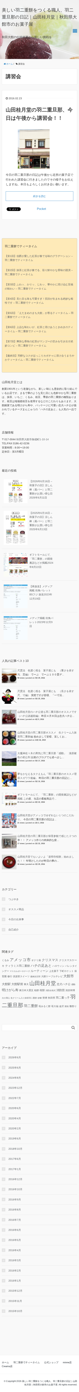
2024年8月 (14, 1077)
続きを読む (39, 196)
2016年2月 (14, 1270)
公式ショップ (51, 1362)
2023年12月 (15, 1087)
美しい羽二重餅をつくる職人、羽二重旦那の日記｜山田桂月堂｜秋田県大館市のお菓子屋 (39, 17)
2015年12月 (15, 1290)
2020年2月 (14, 1128)
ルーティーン (39, 970)
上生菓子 (54, 971)
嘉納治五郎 (35, 976)
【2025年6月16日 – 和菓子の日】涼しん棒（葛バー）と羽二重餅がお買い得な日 (41, 521)
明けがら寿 (10, 990)
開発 (67, 1006)
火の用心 (6, 998)
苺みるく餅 (45, 1006)
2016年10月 (15, 1189)
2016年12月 (15, 1179)
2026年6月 (14, 1057)
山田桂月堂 (42, 983)
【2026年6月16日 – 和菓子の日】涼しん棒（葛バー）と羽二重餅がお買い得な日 (41, 489)
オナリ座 (36, 960)
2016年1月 (14, 1280)
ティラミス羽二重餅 (17, 965)
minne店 (67, 1362)
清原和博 (70, 990)
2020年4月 (14, 1118)
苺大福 (54, 1006)
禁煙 (44, 998)
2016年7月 (14, 1219)
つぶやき (13, 899)
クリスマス (50, 960)
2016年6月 (14, 1229)
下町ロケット (66, 971)
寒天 (26, 984)
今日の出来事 (16, 919)
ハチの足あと (41, 965)
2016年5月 (14, 1240)
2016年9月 (14, 1199)
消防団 (60, 990)
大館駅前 (17, 984)
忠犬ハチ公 (64, 984)
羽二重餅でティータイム (26, 1362)
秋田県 (51, 998)
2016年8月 (14, 1209)
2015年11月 (15, 1301)
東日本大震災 (26, 990)
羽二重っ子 (63, 997)
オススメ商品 (16, 909)
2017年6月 (14, 1158)
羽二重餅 (31, 1006)
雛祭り (73, 1006)
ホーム (5, 1362)
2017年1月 (14, 1169)
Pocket (41, 208)
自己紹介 (13, 929)
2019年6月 (14, 1138)
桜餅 (42, 990)
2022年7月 (14, 1098)
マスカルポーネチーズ (20, 971)
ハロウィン (58, 966)
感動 (73, 984)
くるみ (5, 960)
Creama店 (7, 1366)
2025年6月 (14, 1067)
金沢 (61, 1006)
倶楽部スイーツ (21, 976)
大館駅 (6, 984)
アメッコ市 (20, 959)
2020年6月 (14, 1108)
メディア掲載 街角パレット (41, 622)
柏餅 (36, 990)
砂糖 (40, 998)
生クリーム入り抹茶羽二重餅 (24, 998)
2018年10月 (15, 1148)
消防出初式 (51, 990)
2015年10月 (15, 1311)
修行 (9, 976)
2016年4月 (14, 1250)
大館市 (68, 976)
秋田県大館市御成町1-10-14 (32, 439)
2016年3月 (14, 1260)
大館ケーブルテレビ (52, 976)
